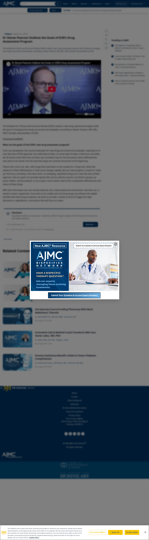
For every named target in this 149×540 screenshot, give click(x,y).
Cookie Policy (34, 538)
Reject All (115, 532)
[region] (74, 532)
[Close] (145, 532)
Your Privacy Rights (97, 532)
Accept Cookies (132, 532)
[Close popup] (115, 244)
